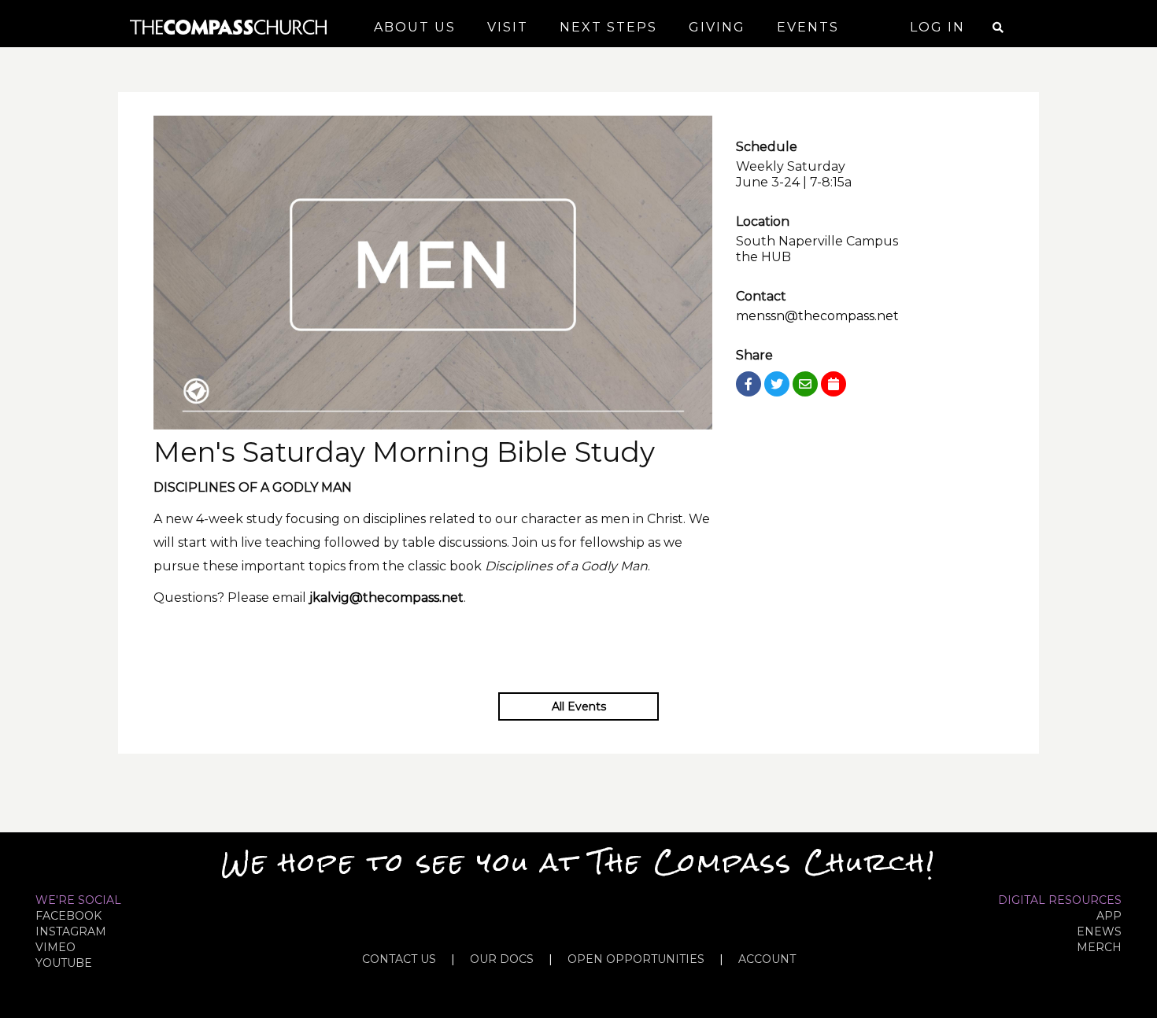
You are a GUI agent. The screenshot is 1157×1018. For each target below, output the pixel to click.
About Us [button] (415, 27)
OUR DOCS (502, 959)
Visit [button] (507, 27)
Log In (937, 27)
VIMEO (55, 947)
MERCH (1099, 947)
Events (808, 27)
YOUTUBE (63, 963)
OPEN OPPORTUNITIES (635, 959)
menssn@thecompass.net (817, 315)
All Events (579, 706)
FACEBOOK (68, 916)
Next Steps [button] (608, 27)
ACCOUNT (767, 959)
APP (1109, 916)
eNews (1099, 931)
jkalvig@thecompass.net (386, 597)
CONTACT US (399, 959)
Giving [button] (717, 27)
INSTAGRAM (70, 931)
